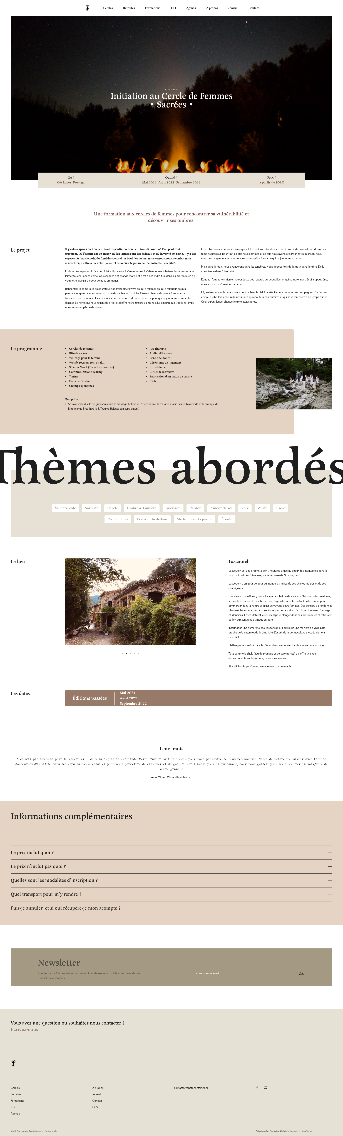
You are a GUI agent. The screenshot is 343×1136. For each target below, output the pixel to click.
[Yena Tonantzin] (87, 8)
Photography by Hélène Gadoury (301, 1131)
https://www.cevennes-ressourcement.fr (267, 666)
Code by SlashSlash (281, 1131)
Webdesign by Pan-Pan (264, 1131)
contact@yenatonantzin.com (191, 1088)
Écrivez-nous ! (26, 1029)
